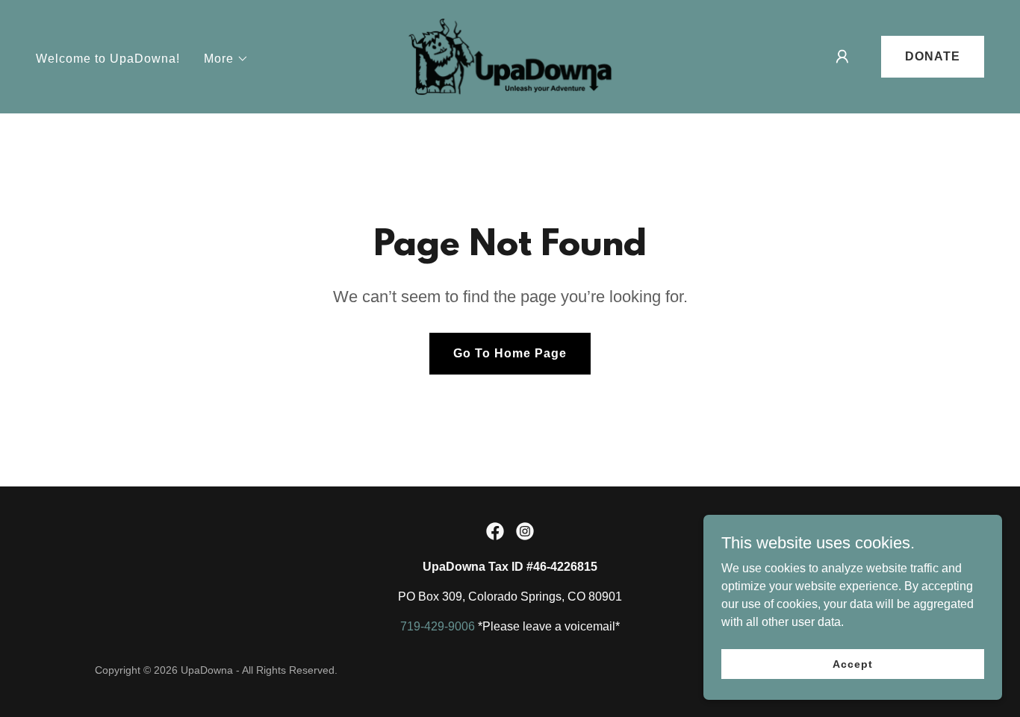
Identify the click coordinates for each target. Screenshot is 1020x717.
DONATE (932, 56)
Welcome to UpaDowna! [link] (108, 58)
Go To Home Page (510, 353)
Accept (852, 663)
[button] (226, 59)
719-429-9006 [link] (437, 626)
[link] (510, 55)
